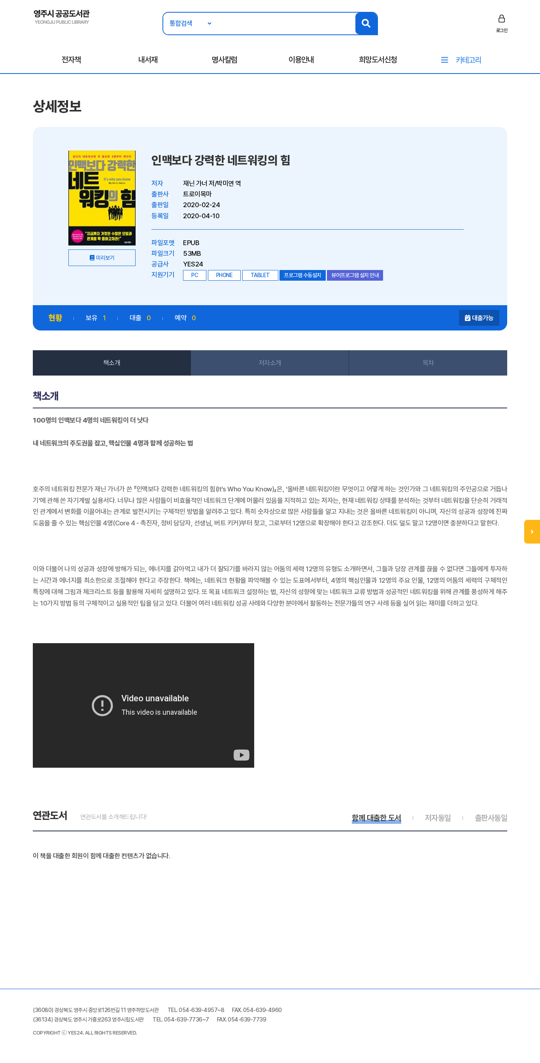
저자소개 (270, 363)
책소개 (112, 363)
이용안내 (301, 59)
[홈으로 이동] (62, 16)
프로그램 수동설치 (302, 275)
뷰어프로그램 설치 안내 (355, 275)
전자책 (71, 59)
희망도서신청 (378, 59)
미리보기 (105, 258)
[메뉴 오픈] (532, 532)
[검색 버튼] (366, 23)
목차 (428, 363)
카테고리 (468, 60)
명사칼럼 (224, 59)
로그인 (502, 30)
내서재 (147, 59)
